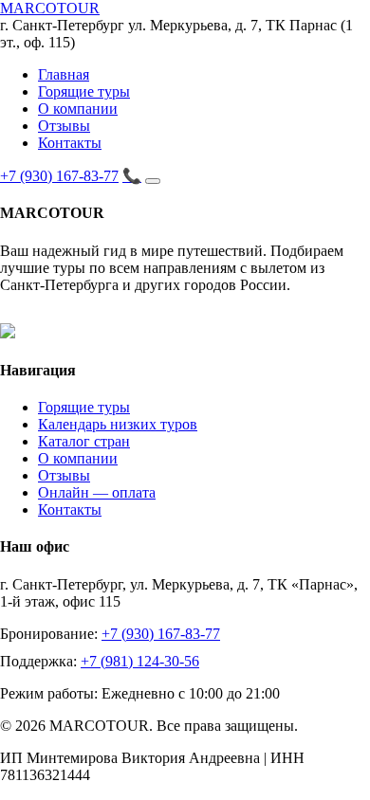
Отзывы (64, 126)
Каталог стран (84, 441)
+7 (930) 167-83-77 (59, 176)
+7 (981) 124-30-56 (140, 661)
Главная (63, 74)
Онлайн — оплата (97, 492)
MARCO (50, 8)
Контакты (70, 143)
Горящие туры (84, 91)
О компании (78, 108)
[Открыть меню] (152, 181)
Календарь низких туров (117, 424)
